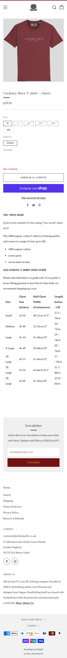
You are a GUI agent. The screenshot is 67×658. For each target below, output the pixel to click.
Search (7, 494)
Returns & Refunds (13, 518)
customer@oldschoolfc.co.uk (19, 536)
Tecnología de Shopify (33, 649)
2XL (41, 123)
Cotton (10, 142)
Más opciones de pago (33, 197)
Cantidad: (8, 150)
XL (28, 123)
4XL (9, 129)
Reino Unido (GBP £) (31, 619)
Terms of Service (12, 506)
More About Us (25, 603)
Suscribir (34, 462)
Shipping (8, 500)
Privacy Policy (11, 512)
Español (32, 625)
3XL (53, 123)
